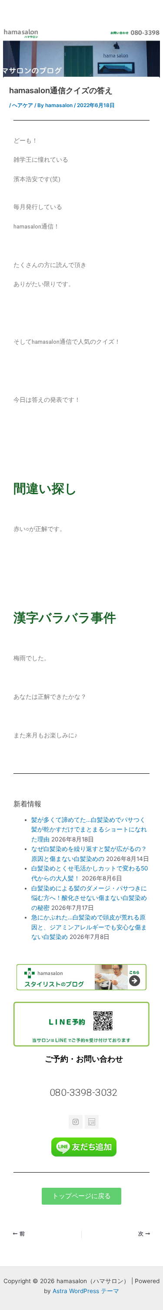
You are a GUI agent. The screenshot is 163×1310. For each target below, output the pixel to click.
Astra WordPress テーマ (86, 1290)
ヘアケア (22, 105)
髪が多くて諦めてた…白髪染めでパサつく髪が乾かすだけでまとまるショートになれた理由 (89, 829)
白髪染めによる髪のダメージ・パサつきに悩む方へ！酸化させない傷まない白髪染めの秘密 (89, 898)
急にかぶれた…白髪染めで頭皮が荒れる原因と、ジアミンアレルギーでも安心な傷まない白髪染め (89, 927)
